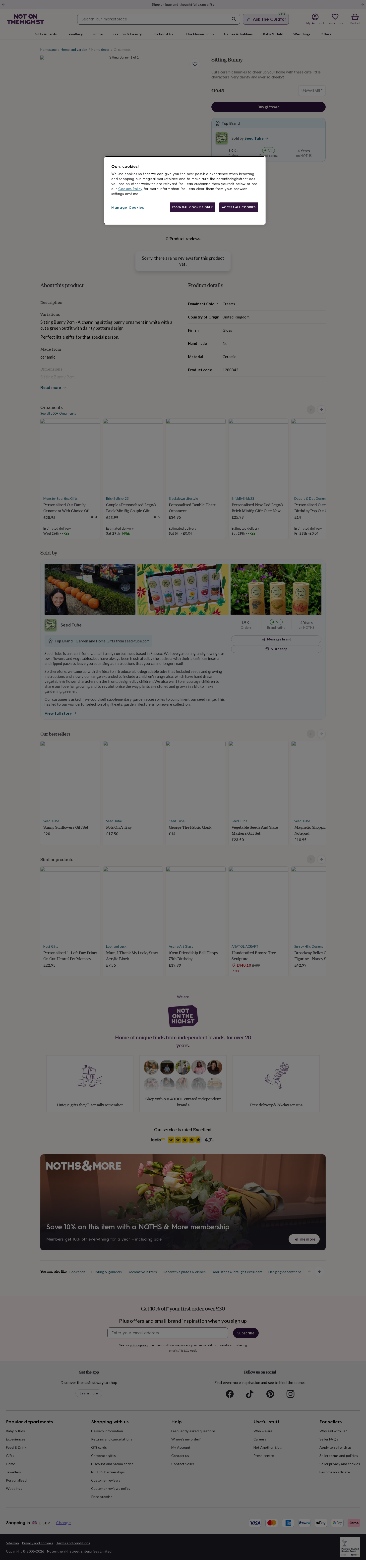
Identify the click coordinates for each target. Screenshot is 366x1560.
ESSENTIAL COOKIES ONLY (192, 207)
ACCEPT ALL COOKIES (239, 207)
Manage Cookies (127, 207)
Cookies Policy (130, 189)
